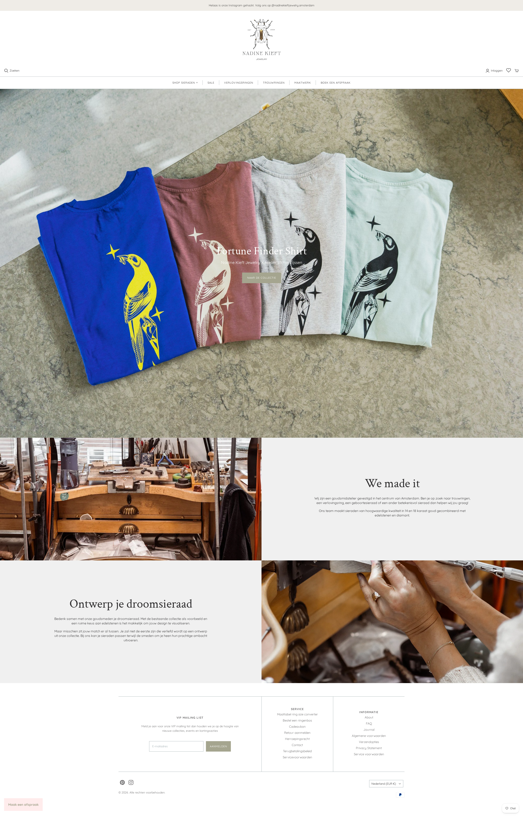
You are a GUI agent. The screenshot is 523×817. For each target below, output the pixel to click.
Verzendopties (369, 742)
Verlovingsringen (238, 82)
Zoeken (14, 70)
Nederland (383, 784)
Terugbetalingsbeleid (297, 751)
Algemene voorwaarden (369, 736)
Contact (297, 745)
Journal (368, 730)
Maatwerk (302, 82)
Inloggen (497, 70)
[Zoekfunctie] (6, 71)
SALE (211, 82)
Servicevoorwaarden (297, 757)
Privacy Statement (369, 748)
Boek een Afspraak (336, 82)
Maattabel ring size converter (297, 714)
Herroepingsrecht (297, 739)
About (369, 717)
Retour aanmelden (297, 733)
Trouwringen (274, 82)
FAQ (369, 723)
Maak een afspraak (23, 804)
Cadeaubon (297, 726)
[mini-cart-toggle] (516, 70)
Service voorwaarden (369, 754)
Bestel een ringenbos (297, 720)
